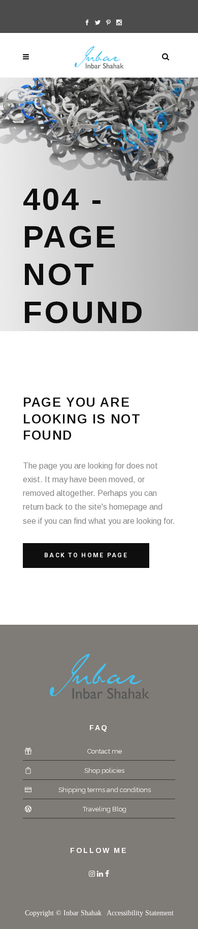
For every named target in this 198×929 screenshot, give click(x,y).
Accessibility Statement (140, 913)
